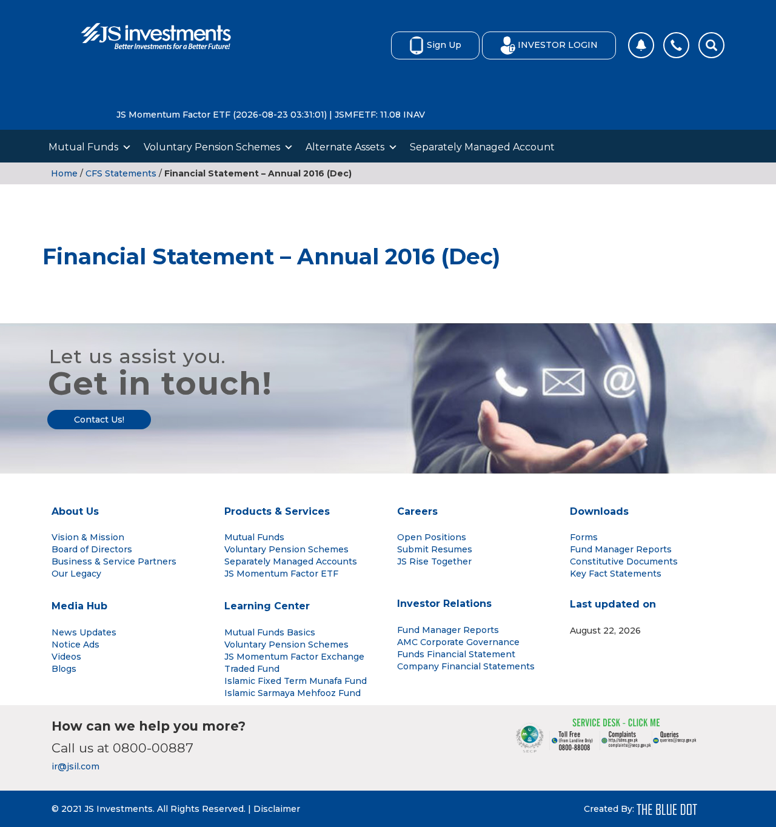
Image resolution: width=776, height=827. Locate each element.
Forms (584, 537)
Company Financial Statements (466, 666)
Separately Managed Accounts (290, 561)
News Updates (84, 632)
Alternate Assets (345, 147)
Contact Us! (99, 419)
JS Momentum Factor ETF (281, 573)
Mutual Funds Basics (269, 632)
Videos (66, 656)
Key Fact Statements (615, 573)
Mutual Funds (83, 147)
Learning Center (267, 606)
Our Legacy (76, 573)
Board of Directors (92, 549)
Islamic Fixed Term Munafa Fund (295, 680)
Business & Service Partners (114, 561)
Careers (417, 511)
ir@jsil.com (75, 766)
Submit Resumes (434, 549)
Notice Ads (75, 644)
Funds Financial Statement (456, 654)
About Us (75, 511)
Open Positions (431, 537)
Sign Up (444, 44)
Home (64, 173)
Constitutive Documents (624, 561)
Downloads (599, 511)
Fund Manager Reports (621, 549)
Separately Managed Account (482, 147)
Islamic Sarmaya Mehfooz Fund (292, 693)
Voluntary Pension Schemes (212, 147)
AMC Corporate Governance (458, 642)
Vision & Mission (88, 537)
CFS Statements (120, 173)
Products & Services (277, 511)
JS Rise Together (434, 561)
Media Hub (79, 606)
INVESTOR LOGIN (558, 44)
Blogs (64, 668)
